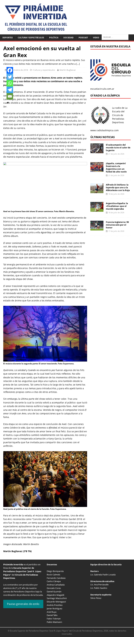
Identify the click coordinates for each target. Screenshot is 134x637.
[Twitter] (10, 77)
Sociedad (68, 37)
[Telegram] (10, 90)
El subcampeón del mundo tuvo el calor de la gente (118, 147)
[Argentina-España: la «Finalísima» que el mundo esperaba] (96, 209)
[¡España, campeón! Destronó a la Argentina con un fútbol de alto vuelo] (96, 169)
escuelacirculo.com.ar (102, 88)
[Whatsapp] (10, 83)
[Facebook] (10, 70)
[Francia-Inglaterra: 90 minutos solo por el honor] (96, 228)
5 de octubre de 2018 (18, 69)
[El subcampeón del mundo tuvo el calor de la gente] (96, 151)
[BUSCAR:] (115, 37)
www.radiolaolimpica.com (104, 130)
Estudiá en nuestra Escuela (110, 46)
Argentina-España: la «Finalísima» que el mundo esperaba (117, 206)
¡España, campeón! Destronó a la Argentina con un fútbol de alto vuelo (116, 167)
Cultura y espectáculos (31, 37)
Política (53, 37)
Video (96, 37)
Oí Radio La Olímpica (105, 95)
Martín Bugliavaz (67, 69)
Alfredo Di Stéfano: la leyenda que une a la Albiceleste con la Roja (118, 187)
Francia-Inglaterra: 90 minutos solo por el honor (117, 225)
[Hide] (8, 102)
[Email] (10, 96)
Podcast (83, 37)
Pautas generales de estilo (23, 604)
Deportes (7, 37)
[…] (78, 63)
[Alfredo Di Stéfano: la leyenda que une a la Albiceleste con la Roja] (96, 191)
